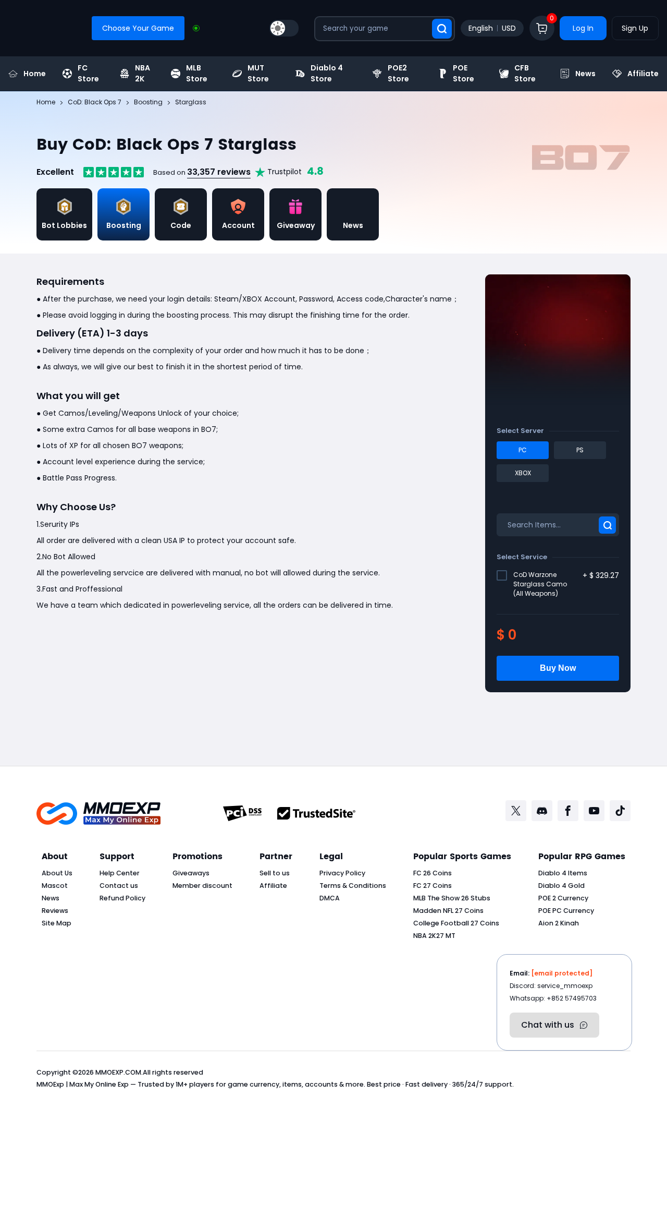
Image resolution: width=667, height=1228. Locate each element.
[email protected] (561, 973)
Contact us (119, 885)
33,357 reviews (219, 172)
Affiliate (643, 73)
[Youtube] (594, 810)
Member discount (202, 885)
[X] (515, 810)
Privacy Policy (342, 873)
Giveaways (190, 873)
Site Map (56, 923)
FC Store (88, 73)
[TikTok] (620, 810)
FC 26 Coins (432, 873)
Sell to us (275, 873)
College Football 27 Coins (456, 923)
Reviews (55, 910)
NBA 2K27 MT (434, 935)
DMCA (329, 898)
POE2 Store (398, 73)
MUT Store (258, 73)
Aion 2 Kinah (558, 923)
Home (34, 73)
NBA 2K (142, 73)
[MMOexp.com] (98, 813)
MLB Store (196, 73)
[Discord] (542, 810)
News (585, 73)
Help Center (120, 873)
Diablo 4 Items (562, 873)
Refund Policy (122, 898)
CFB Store (525, 73)
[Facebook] (568, 810)
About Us (57, 873)
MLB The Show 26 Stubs (451, 898)
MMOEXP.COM (118, 1072)
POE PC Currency (566, 910)
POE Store (463, 73)
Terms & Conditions (352, 885)
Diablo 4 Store (327, 73)
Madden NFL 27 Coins (448, 910)
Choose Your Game (138, 28)
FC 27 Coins (432, 885)
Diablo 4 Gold (561, 885)
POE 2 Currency (563, 898)
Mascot (55, 885)
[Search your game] (442, 29)
